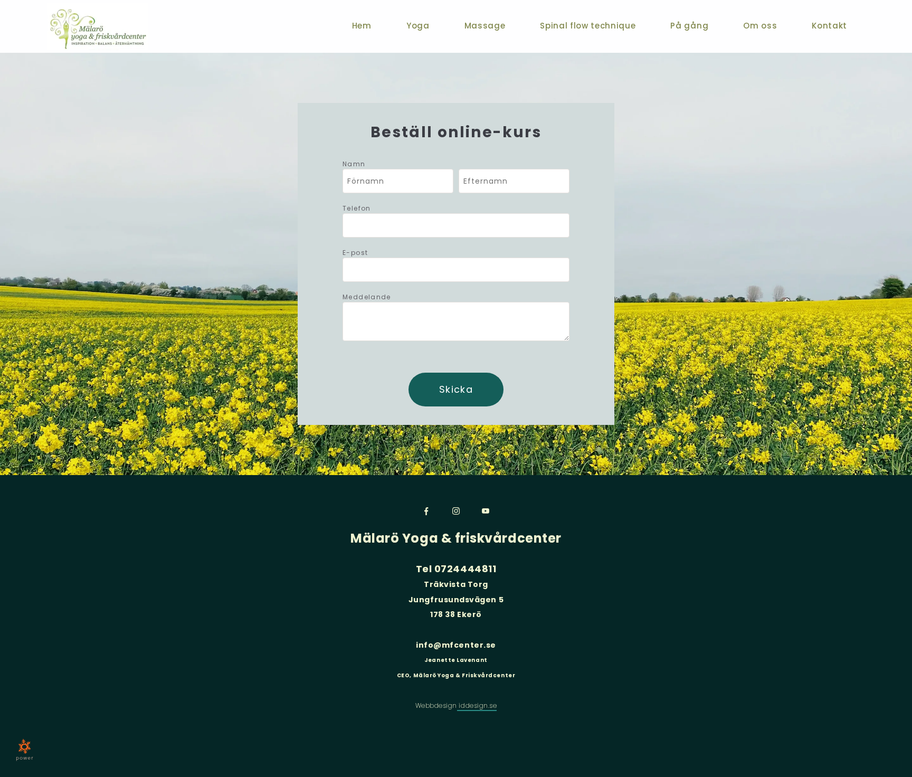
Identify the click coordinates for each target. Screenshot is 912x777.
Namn (354, 163)
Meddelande (367, 296)
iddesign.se (477, 705)
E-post (355, 252)
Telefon (357, 208)
